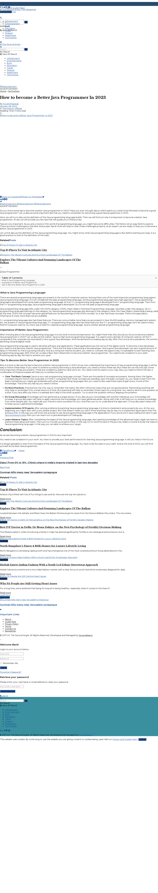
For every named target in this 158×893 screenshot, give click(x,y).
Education (10, 28)
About (8, 619)
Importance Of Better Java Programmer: (19, 282)
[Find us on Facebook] (1, 7)
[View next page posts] (1, 267)
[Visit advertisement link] (8, 86)
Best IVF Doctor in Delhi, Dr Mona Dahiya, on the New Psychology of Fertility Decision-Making (60, 527)
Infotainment (11, 21)
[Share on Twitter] (44, 197)
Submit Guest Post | (15, 8)
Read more (5, 499)
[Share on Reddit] (6, 199)
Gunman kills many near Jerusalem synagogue (28, 604)
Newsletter (10, 631)
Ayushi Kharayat (11, 104)
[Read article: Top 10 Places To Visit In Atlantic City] (40, 245)
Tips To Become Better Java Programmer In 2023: (23, 285)
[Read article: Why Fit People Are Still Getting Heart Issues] (79, 576)
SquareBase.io (86, 635)
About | (9, 4)
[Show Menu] (1, 42)
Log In (4, 696)
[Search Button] (26, 22)
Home (3, 91)
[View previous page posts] (0, 267)
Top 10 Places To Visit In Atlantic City (23, 250)
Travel (8, 31)
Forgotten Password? (10, 672)
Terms (8, 626)
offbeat (18, 108)
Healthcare (10, 35)
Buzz (7, 26)
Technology (11, 38)
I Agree (142, 739)
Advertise (7, 12)
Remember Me (10, 663)
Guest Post (10, 622)
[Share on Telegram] (4, 199)
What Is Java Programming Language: (18, 280)
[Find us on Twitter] (6, 7)
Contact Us (10, 629)
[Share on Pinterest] (2, 199)
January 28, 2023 (8, 106)
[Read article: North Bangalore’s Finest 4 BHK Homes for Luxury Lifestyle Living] (79, 539)
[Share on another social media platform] (1, 201)
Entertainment (12, 24)
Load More (5, 595)
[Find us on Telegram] (9, 7)
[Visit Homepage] (18, 9)
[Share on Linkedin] (1, 199)
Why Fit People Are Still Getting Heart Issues (28, 583)
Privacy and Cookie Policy (125, 739)
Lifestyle (4, 541)
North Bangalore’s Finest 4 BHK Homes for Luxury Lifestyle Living (43, 545)
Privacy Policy (12, 624)
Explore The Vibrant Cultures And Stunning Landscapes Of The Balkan (45, 508)
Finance (9, 33)
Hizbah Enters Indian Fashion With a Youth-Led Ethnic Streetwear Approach (49, 564)
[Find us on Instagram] (3, 7)
